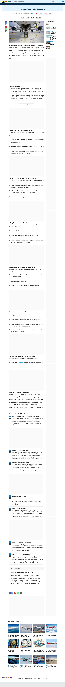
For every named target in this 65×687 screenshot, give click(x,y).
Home (31, 6)
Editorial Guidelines (48, 13)
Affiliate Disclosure (28, 678)
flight (13, 52)
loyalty (33, 324)
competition (21, 141)
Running (10, 132)
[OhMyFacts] (7, 1)
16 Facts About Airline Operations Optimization (38, 651)
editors (36, 580)
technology (30, 53)
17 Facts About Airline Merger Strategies (25, 667)
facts (25, 55)
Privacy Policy (45, 678)
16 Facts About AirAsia (51, 635)
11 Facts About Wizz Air (53, 48)
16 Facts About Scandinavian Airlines (25, 636)
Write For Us (20, 678)
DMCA (35, 678)
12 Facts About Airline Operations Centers (13, 667)
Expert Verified (39, 13)
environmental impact (27, 286)
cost (17, 331)
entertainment (15, 181)
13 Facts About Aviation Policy (53, 33)
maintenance (24, 230)
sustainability (27, 271)
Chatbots (28, 196)
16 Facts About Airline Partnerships (38, 667)
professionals (38, 407)
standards (16, 580)
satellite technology (18, 192)
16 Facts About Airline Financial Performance (51, 651)
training (21, 362)
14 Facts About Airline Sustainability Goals (53, 38)
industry (35, 134)
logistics (32, 394)
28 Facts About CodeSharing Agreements (11, 651)
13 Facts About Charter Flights (53, 24)
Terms (39, 678)
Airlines (27, 17)
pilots (40, 185)
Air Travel (22, 17)
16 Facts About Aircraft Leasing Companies (13, 636)
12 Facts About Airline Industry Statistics (53, 28)
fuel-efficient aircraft (22, 274)
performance (34, 147)
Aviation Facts (38, 17)
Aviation (34, 6)
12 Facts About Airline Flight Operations (51, 667)
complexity (29, 404)
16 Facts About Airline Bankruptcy (38, 636)
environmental (32, 269)
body (37, 240)
